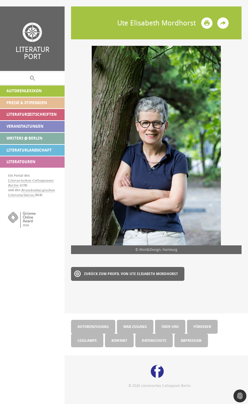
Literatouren (20, 161)
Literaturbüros (21, 195)
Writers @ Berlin (24, 138)
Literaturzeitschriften (31, 114)
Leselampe (87, 340)
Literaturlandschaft (29, 150)
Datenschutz (154, 340)
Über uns (170, 326)
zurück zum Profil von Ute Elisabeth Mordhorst (131, 273)
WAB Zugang (135, 326)
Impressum (191, 340)
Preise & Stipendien (26, 102)
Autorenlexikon (24, 91)
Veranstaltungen (24, 126)
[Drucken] (206, 23)
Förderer (202, 326)
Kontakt (119, 340)
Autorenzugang (93, 326)
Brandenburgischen (38, 190)
